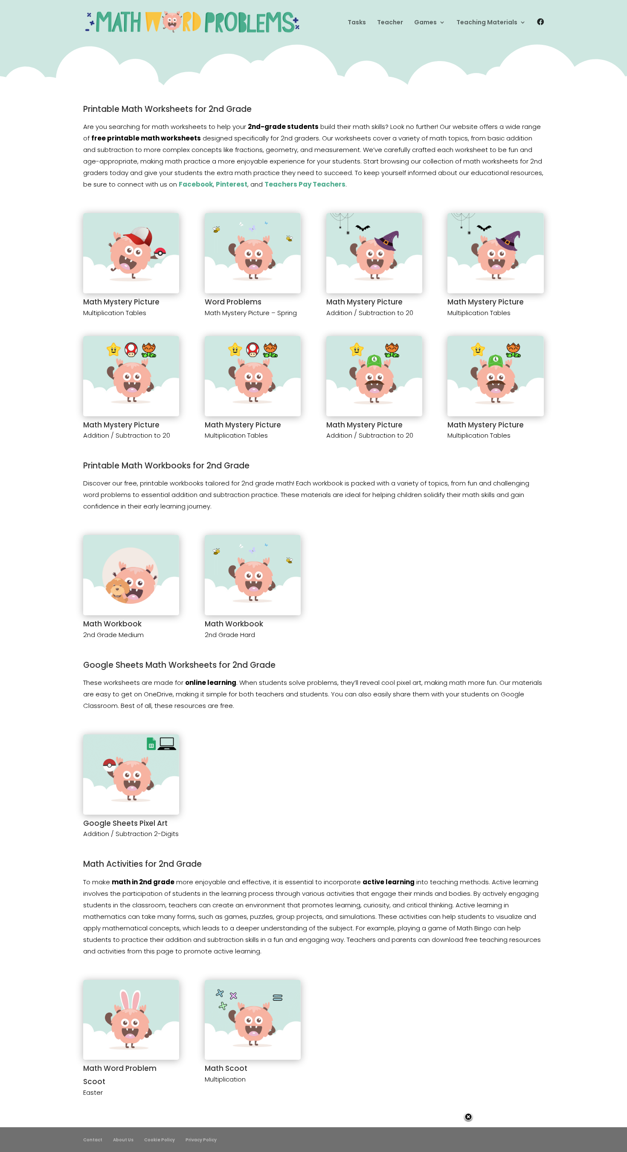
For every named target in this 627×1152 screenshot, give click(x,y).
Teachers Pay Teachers (304, 184)
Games (425, 22)
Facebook (196, 184)
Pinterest (231, 184)
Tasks (357, 22)
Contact (92, 1140)
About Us (123, 1140)
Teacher (390, 22)
